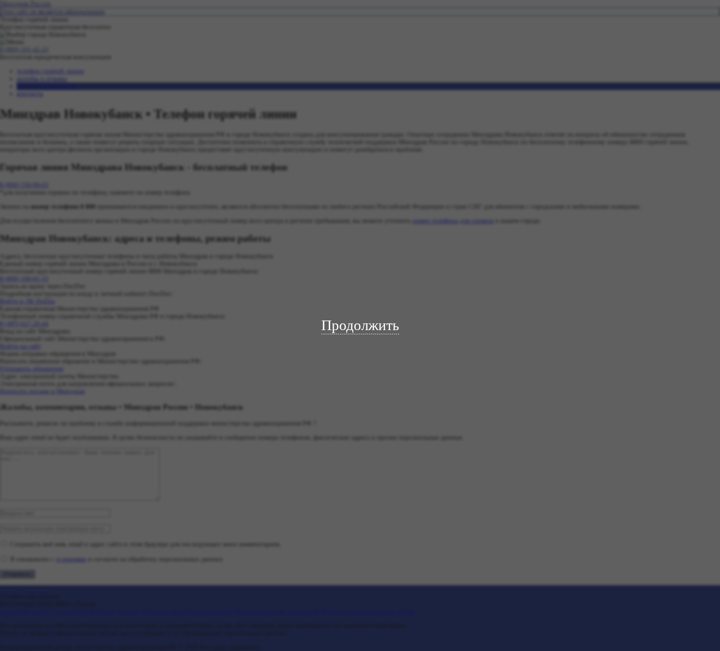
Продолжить (360, 325)
